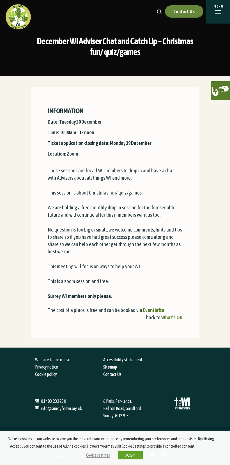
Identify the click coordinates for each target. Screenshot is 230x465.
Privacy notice (46, 366)
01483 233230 (53, 401)
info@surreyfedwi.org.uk (61, 408)
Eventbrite (153, 310)
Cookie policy (46, 374)
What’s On (171, 317)
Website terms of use (52, 359)
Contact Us (184, 11)
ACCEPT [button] (130, 455)
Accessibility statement (122, 359)
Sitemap (110, 366)
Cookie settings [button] (98, 455)
